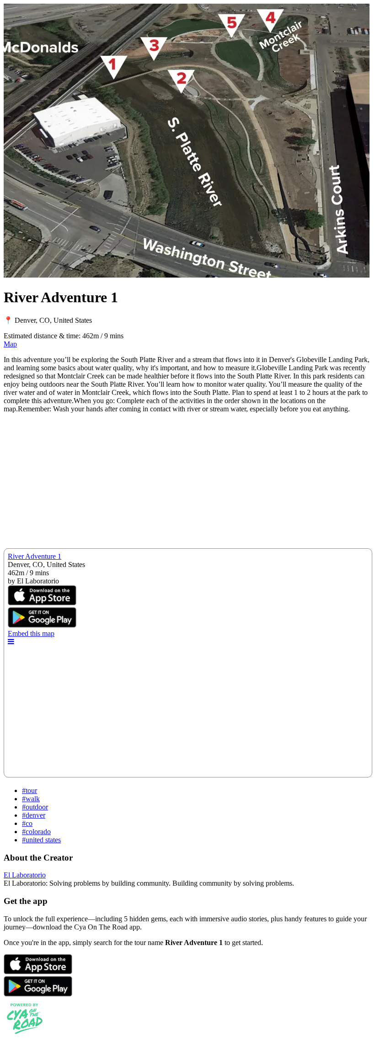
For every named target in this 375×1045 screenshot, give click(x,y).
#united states (41, 840)
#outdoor (35, 807)
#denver (33, 815)
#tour (29, 790)
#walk (31, 799)
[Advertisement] (187, 484)
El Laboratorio (25, 875)
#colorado (36, 831)
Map (10, 344)
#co (27, 823)
